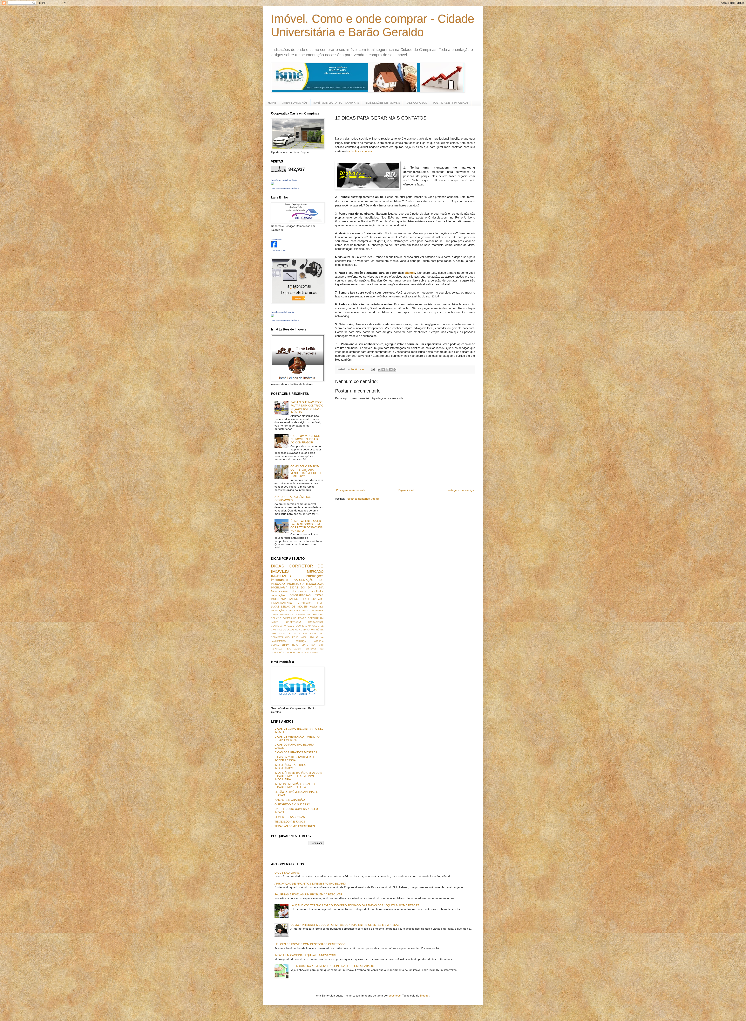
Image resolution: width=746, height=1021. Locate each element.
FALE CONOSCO (416, 102)
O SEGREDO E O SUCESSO (292, 804)
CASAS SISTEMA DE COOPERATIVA (290, 614)
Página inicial (406, 490)
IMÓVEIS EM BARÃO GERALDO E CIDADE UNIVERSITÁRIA (296, 785)
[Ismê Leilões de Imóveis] (272, 316)
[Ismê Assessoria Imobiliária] (272, 184)
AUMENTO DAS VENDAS (311, 610)
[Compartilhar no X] (387, 370)
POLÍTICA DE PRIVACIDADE (450, 102)
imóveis (367, 151)
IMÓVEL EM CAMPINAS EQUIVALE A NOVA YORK (306, 955)
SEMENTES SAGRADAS (290, 816)
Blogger (424, 995)
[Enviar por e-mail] (380, 370)
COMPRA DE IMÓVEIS (294, 618)
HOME (272, 102)
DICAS (277, 566)
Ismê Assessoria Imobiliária (284, 180)
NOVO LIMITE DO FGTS (308, 645)
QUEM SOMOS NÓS (295, 102)
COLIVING (276, 618)
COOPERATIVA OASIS (282, 626)
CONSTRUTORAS (300, 595)
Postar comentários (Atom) (362, 498)
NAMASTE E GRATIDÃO (290, 799)
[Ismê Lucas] (274, 246)
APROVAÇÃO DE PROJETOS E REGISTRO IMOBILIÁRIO (310, 883)
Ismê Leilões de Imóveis (282, 312)
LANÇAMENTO (278, 641)
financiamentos (279, 591)
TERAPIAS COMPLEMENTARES (295, 826)
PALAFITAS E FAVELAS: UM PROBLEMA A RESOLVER (308, 894)
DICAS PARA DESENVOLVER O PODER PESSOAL (294, 758)
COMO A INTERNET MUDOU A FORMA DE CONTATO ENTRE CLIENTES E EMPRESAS (344, 924)
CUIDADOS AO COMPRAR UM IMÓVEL (303, 630)
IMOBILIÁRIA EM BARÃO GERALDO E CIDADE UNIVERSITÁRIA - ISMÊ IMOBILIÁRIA (298, 776)
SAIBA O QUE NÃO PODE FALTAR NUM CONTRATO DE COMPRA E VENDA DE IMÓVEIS (306, 407)
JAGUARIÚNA (316, 637)
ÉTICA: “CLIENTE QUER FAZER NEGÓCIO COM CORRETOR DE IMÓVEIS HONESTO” (306, 525)
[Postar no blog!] (383, 370)
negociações (278, 595)
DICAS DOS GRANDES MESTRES (296, 752)
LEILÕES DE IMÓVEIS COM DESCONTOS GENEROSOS (310, 944)
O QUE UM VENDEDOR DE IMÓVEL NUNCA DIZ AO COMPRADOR (305, 439)
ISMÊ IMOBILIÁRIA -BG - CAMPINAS (336, 102)
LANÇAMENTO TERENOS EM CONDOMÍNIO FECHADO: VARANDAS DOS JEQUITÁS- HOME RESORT (354, 905)
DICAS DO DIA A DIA (306, 587)
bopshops (395, 995)
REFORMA (276, 649)
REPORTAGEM (293, 649)
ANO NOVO (292, 610)
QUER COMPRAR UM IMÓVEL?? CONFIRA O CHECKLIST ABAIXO (332, 966)
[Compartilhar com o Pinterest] (394, 370)
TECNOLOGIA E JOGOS (290, 821)
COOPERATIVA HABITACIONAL (304, 622)
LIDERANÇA (300, 641)
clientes (354, 151)
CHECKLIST (317, 614)
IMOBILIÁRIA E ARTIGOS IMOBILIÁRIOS (290, 766)
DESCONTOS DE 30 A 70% (289, 633)
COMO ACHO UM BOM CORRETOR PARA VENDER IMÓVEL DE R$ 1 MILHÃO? (305, 471)
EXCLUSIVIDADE (313, 599)
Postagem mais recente (350, 490)
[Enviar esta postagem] (372, 369)
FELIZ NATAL (299, 637)
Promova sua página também (285, 188)
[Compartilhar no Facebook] (391, 370)
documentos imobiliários (308, 591)
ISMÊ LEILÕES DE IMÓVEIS (382, 102)
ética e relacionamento (307, 652)
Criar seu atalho (278, 250)
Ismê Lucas (276, 239)
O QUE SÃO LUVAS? (288, 872)
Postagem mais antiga (460, 490)
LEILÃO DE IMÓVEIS (294, 606)
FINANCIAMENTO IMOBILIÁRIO (291, 603)
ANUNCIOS (295, 599)
